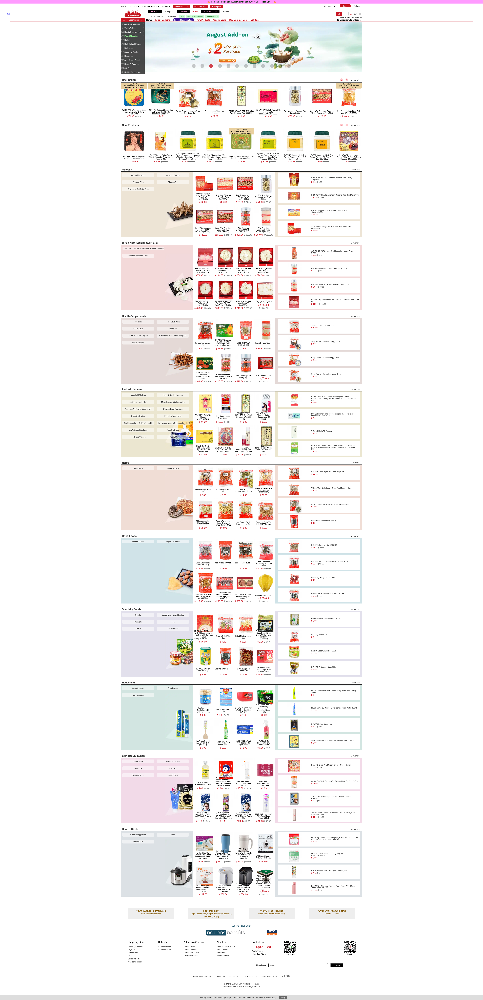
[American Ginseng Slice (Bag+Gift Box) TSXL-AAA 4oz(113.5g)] (294, 228)
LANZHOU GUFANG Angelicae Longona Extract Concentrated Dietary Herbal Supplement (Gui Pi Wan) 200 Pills (334, 399)
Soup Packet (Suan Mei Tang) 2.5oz (325, 342)
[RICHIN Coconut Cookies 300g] (294, 652)
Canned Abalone (156, 16)
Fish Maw (172, 16)
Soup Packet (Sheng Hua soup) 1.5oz (326, 375)
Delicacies (128, 48)
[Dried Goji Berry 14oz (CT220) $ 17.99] (322, 108)
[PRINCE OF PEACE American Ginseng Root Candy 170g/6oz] (294, 180)
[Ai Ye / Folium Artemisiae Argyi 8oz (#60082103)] (294, 505)
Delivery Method (164, 946)
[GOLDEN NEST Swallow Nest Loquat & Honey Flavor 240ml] (294, 253)
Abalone (226, 11)
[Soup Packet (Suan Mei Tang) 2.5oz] (294, 343)
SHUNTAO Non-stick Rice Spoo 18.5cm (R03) (329, 871)
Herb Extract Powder (195, 16)
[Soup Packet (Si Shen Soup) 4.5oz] (294, 359)
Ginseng (183, 11)
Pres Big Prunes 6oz (319, 635)
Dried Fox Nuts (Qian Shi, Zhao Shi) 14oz (327, 473)
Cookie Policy (271, 997)
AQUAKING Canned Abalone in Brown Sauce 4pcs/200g (215, 133)
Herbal (127, 40)
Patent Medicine (212, 16)
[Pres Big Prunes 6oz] (294, 636)
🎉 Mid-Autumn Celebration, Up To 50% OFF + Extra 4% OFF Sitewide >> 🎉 (241, 1)
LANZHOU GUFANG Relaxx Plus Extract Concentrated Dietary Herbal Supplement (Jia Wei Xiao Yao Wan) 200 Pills (333, 448)
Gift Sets (128, 68)
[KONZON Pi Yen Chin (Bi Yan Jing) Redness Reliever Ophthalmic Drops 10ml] (294, 416)
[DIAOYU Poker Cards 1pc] (294, 725)
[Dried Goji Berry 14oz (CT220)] (294, 579)
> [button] (347, 79)
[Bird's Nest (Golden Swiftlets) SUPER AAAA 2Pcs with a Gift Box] (294, 302)
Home (149, 19)
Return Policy (189, 946)
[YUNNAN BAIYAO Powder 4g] (294, 432)
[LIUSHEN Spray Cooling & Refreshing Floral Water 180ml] (294, 709)
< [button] (341, 79)
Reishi (195, 11)
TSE (133, 14)
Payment (131, 949)
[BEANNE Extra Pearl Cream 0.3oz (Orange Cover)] (294, 766)
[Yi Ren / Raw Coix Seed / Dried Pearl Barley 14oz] (294, 489)
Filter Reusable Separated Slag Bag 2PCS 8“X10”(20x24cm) (328, 855)
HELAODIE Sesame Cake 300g (323, 668)
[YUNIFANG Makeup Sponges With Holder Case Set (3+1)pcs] (294, 798)
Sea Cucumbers (210, 11)
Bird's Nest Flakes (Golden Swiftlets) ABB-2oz (329, 269)
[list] (191, 14)
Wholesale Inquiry (135, 961)
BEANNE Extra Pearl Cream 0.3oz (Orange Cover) (331, 766)
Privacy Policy (251, 976)
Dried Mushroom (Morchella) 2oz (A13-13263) (329, 562)
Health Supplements (132, 31)
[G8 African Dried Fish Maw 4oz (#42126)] (161, 108)
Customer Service (191, 955)
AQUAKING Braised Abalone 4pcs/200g (216, 86)
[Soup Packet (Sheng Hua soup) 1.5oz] (294, 375)
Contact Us (221, 952)
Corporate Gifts (134, 958)
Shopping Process (135, 946)
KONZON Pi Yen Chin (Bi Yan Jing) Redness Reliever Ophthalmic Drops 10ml (332, 416)
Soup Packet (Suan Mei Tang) (134, 85)
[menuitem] (126, 6)
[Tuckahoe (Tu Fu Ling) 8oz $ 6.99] (268, 108)
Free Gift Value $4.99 (132, 84)
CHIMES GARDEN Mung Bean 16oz (325, 619)
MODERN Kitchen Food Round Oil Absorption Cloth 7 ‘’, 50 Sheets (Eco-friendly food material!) (334, 839)
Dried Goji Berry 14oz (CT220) (323, 578)
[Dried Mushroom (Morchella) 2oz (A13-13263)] (294, 562)
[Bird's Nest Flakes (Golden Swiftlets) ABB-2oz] (294, 269)
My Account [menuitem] (328, 6)
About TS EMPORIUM (225, 946)
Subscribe (336, 965)
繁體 (288, 976)
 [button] (143, 24)
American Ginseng (132, 23)
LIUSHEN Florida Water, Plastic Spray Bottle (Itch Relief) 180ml (333, 692)
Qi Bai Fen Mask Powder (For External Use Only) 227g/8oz (334, 782)
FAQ (130, 955)
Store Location (235, 976)
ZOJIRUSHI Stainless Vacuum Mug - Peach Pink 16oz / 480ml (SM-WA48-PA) (333, 888)
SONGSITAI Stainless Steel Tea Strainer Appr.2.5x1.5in (333, 741)
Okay (283, 997)
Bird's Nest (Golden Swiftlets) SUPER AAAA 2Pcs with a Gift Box (335, 302)
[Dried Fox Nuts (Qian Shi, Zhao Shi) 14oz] (294, 473)
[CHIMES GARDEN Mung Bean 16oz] (294, 619)
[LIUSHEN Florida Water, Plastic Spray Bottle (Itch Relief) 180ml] (294, 693)
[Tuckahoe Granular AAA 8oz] (294, 326)
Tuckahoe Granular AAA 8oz (322, 326)
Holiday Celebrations (132, 72)
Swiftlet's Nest (130, 27)
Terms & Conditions (269, 976)
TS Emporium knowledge (349, 19)
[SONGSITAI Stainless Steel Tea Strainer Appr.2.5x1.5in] (294, 741)
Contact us (220, 976)
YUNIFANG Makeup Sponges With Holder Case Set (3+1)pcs (331, 798)
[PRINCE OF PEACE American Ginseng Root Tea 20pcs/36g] (294, 196)
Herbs (182, 16)
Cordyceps (169, 11)
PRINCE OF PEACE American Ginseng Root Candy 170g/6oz (331, 180)
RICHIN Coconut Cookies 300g (323, 652)
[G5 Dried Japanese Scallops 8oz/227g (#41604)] (188, 108)
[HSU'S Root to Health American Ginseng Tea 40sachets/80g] (294, 212)
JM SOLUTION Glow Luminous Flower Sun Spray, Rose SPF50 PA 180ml (333, 815)
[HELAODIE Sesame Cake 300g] (294, 668)
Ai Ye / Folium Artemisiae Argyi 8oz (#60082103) (330, 505)
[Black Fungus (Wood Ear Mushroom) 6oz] (294, 595)
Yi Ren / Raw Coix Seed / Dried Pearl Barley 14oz (331, 489)
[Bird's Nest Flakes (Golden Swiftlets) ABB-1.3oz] (294, 285)
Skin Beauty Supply (132, 60)
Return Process (190, 949)
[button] (142, 20)
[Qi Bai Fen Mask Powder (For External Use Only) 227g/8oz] (294, 782)
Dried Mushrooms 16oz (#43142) (324, 546)
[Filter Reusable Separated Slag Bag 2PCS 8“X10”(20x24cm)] (294, 856)
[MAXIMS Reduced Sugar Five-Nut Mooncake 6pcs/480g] (214, 153)
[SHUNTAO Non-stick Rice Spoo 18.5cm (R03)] (294, 872)
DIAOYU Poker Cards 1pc (321, 725)
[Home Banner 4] (241, 47)
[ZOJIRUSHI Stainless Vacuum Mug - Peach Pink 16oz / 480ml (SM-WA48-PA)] (294, 888)
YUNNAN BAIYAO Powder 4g (322, 432)
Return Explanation (191, 952)
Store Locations (222, 955)
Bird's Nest (155, 11)
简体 (283, 976)
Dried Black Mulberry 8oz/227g (323, 521)
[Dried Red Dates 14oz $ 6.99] (241, 108)
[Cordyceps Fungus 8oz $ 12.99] (295, 108)
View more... (356, 79)
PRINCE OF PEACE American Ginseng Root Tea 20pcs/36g (335, 196)
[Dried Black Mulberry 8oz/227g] (294, 522)
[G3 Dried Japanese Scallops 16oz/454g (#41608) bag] (214, 108)
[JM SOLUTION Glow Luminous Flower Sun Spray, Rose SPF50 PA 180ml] (294, 815)
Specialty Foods (131, 52)
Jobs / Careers (222, 949)
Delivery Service (164, 949)
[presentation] (241, 47)
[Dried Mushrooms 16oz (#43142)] (294, 546)
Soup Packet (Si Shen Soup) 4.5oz (325, 358)
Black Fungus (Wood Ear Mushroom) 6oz (327, 595)
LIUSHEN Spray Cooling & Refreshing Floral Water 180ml (334, 709)
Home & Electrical (131, 64)
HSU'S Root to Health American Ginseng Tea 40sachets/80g (329, 212)
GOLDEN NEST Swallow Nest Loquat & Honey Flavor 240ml (332, 253)
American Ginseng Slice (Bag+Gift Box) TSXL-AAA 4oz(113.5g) (331, 228)
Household (128, 56)
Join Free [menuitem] (356, 6)
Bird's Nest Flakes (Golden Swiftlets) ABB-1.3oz (330, 285)
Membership (133, 952)
